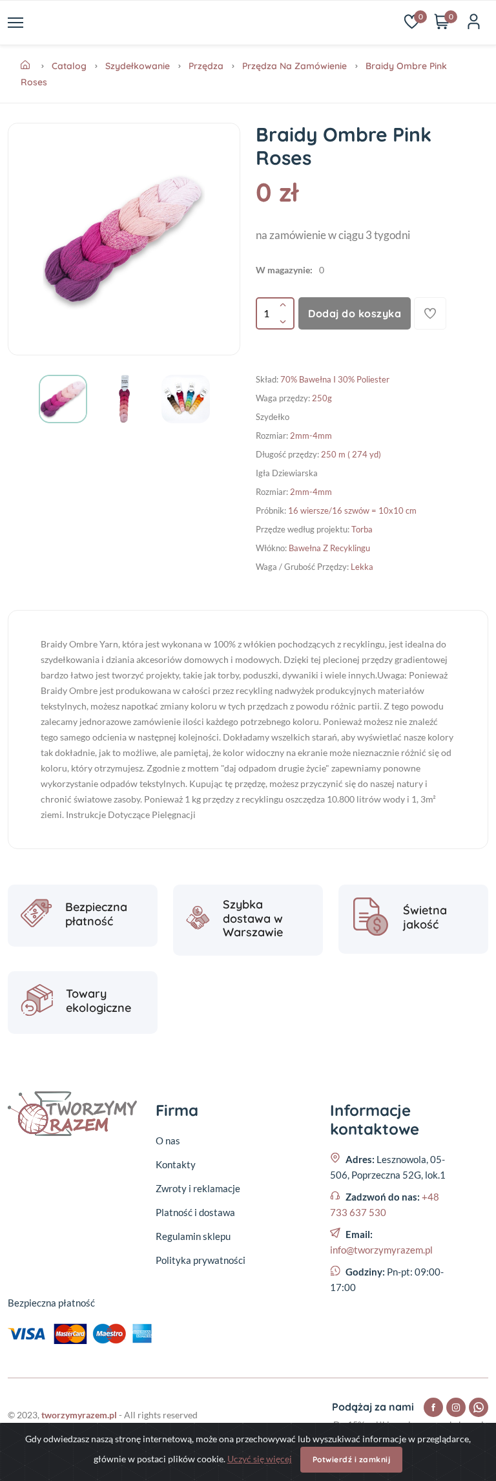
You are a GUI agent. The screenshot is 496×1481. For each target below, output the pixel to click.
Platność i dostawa (195, 1212)
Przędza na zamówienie (294, 66)
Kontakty (176, 1164)
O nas (168, 1140)
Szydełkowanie (137, 66)
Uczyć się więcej (259, 1458)
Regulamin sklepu (193, 1236)
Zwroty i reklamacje (198, 1188)
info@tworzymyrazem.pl (381, 1249)
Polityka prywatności (200, 1260)
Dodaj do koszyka (354, 313)
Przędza (206, 66)
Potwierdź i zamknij (352, 1459)
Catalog (69, 66)
